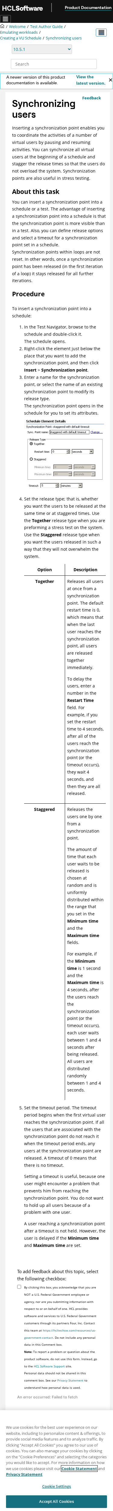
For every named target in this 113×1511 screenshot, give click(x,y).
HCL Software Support (49, 1366)
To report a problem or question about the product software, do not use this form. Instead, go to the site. (60, 1359)
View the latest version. (90, 80)
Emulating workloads (19, 32)
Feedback (91, 98)
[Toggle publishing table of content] (101, 32)
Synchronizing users (64, 38)
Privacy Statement (70, 1380)
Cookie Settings (56, 1486)
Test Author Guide (46, 26)
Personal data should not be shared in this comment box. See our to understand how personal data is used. (55, 1380)
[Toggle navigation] (5, 19)
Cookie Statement (79, 1468)
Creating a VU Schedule (20, 38)
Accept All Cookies (56, 1501)
